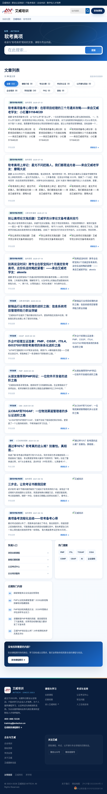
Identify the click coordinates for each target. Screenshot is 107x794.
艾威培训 (17, 19)
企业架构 (91, 559)
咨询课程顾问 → (18, 660)
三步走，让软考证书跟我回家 (27, 484)
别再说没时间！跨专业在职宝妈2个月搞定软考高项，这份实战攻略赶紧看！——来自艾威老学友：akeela (38, 268)
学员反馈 (8, 753)
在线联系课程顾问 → (13, 727)
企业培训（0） (13, 91)
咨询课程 (98, 10)
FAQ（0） (47, 91)
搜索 (93, 50)
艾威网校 (19, 775)
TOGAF (81, 552)
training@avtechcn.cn (14, 723)
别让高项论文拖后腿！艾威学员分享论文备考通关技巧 (43, 218)
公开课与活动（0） (84, 84)
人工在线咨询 (82, 704)
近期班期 (49, 699)
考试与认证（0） (64, 84)
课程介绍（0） (28, 84)
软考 (11, 441)
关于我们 (66, 783)
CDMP (63, 559)
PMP (62, 552)
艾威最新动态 (10, 762)
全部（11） (11, 84)
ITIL (71, 552)
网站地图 (76, 783)
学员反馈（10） (30, 91)
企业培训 (8, 743)
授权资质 (8, 748)
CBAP (73, 559)
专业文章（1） (45, 84)
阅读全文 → (94, 147)
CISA (91, 552)
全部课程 (49, 695)
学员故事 (13, 301)
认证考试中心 (82, 695)
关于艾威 (8, 758)
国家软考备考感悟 (16, 103)
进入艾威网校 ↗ (52, 704)
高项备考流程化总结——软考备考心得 (33, 518)
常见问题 (80, 699)
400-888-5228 (12, 719)
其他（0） (61, 91)
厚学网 (29, 775)
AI (82, 559)
